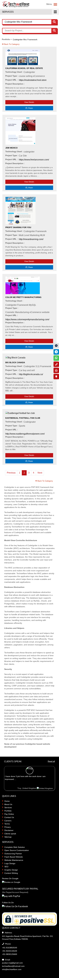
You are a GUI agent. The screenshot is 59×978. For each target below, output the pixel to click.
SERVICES (8, 12)
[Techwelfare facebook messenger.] (56, 346)
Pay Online (9, 814)
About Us (8, 804)
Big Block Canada (15, 362)
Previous (11, 473)
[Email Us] (56, 370)
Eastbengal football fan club (22, 418)
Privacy (7, 827)
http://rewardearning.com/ (31, 239)
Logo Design (9, 863)
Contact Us (9, 817)
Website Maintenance (13, 860)
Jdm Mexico (11, 148)
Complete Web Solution (14, 847)
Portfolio (8, 811)
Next (40, 473)
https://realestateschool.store (33, 80)
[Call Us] (56, 364)
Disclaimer (8, 830)
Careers (7, 821)
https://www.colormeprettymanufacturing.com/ (27, 319)
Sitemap (8, 837)
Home (7, 801)
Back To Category (11, 44)
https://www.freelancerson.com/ (34, 159)
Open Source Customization (16, 850)
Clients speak (10, 834)
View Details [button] (29, 102)
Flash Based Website (13, 857)
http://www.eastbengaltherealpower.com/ (25, 434)
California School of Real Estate (24, 68)
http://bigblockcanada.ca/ (31, 374)
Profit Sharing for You (18, 227)
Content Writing (11, 873)
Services (8, 807)
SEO (6, 866)
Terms (7, 824)
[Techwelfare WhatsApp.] (56, 358)
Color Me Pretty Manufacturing (23, 297)
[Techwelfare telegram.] (56, 352)
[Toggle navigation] (55, 4)
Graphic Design (11, 870)
